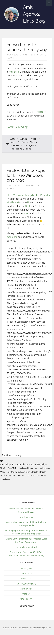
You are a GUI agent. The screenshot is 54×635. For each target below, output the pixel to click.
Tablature (16, 149)
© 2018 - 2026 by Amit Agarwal (16, 627)
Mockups (25, 472)
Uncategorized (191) (26, 583)
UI (28, 202)
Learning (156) (26, 588)
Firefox (11, 188)
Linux (25, 213)
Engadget (42, 464)
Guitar (23, 139)
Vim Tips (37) (26, 598)
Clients (32, 464)
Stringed (28, 145)
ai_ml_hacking (26, 517)
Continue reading (17, 127)
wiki (17, 202)
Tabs (28, 149)
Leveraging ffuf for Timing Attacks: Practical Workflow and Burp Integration (26, 532)
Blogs (9, 464)
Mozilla (10, 202)
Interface (22, 468)
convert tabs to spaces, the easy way (27, 47)
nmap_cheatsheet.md (26, 547)
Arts (13, 139)
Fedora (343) (26, 573)
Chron (25, 464)
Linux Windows (42, 468)
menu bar (12, 237)
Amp (2, 464)
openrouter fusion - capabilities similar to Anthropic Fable (26, 524)
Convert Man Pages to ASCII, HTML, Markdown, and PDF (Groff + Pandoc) (26, 554)
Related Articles (16, 475)
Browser (16, 464)
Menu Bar (5, 472)
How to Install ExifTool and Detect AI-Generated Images (26, 510)
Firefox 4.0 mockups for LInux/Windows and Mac (26, 175)
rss (31, 627)
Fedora (11, 57)
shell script (14, 71)
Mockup (15, 472)
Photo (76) (26, 593)
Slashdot (30, 475)
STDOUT (41, 112)
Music (34, 139)
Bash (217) (26, 578)
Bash (42, 54)
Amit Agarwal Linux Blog (34, 14)
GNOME (12, 468)
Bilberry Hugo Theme (42, 627)
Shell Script (18, 142)
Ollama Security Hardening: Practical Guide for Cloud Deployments (26, 540)
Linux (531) (26, 568)
